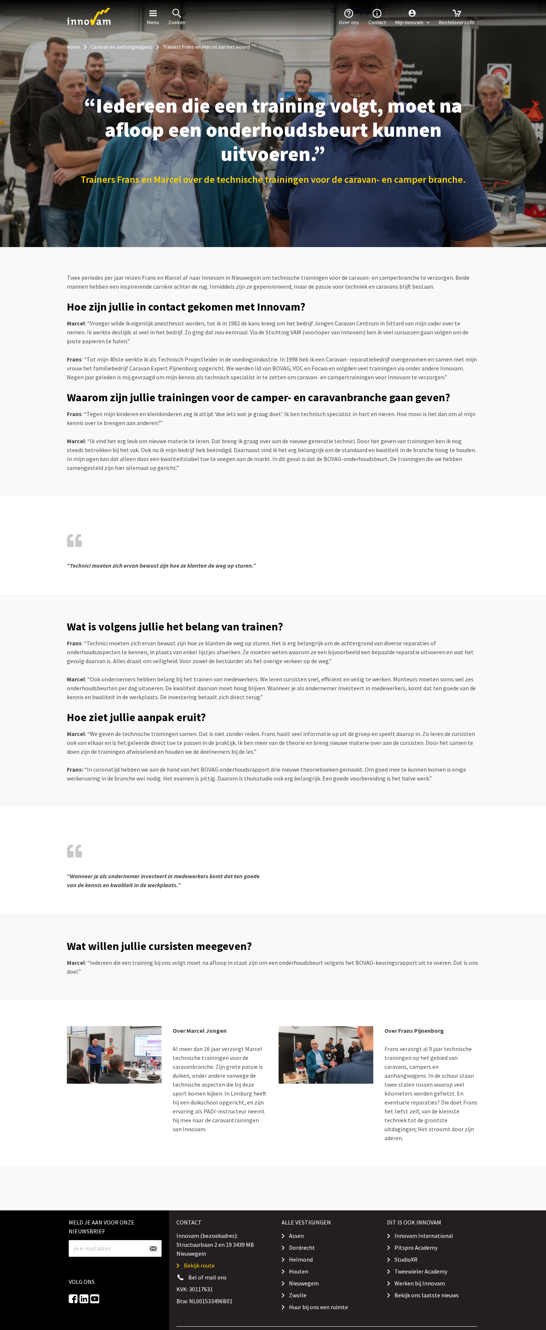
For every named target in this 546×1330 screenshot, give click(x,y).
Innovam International (423, 1235)
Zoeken (176, 22)
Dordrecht (302, 1247)
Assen (296, 1235)
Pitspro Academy (416, 1247)
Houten (298, 1271)
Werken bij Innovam (419, 1283)
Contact (377, 22)
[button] (412, 16)
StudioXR (405, 1259)
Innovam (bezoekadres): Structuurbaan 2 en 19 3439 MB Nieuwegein (215, 1244)
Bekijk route (199, 1265)
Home (73, 46)
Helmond (301, 1259)
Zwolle (297, 1295)
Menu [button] (153, 22)
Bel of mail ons (207, 1277)
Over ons (349, 22)
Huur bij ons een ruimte (318, 1307)
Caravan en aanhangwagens (121, 46)
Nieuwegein (304, 1283)
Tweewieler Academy (420, 1271)
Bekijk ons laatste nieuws (426, 1295)
